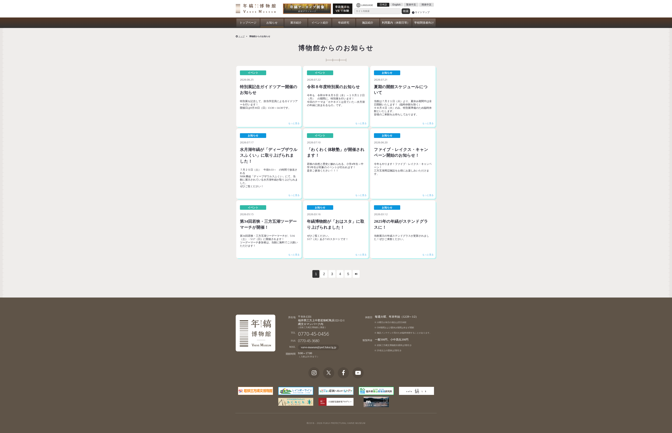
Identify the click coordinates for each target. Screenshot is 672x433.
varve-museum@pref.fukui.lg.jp (318, 347)
